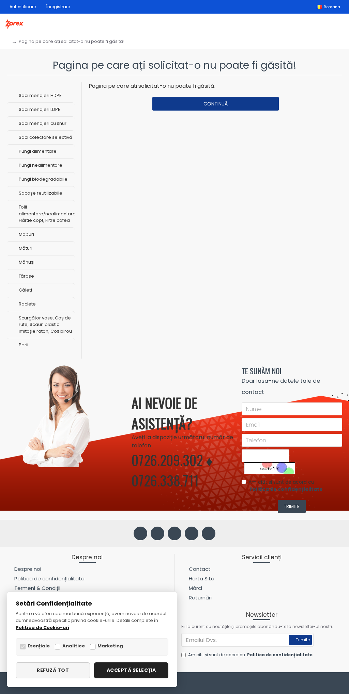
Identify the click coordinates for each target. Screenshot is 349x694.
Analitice (73, 646)
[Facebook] (140, 533)
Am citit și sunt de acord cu (285, 486)
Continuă (215, 103)
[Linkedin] (174, 533)
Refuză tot (53, 670)
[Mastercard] (339, 684)
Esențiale (39, 646)
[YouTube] (191, 533)
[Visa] (326, 684)
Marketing (110, 646)
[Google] (208, 533)
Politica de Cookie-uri (42, 627)
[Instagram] (157, 533)
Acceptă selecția (131, 670)
